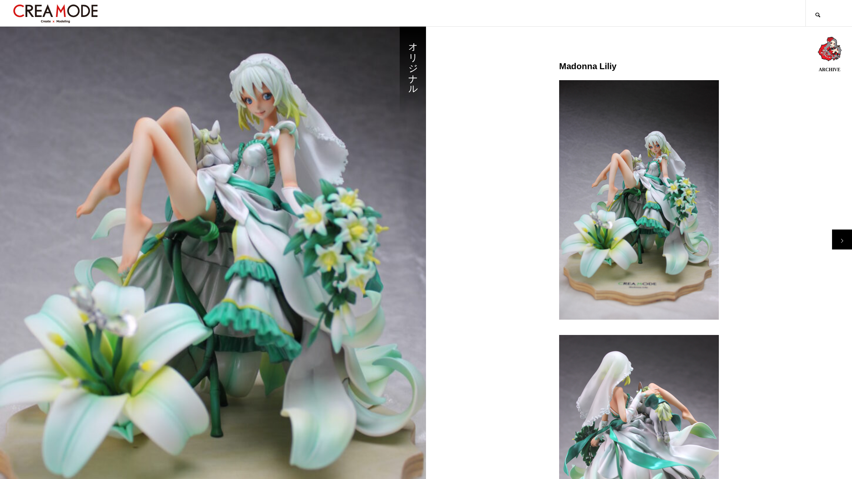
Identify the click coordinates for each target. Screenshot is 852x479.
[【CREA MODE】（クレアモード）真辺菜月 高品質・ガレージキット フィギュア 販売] (55, 13)
